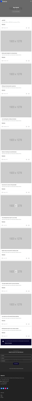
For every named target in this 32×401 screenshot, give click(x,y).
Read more (3, 24)
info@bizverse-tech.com (5, 381)
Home (13, 11)
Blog (15, 11)
